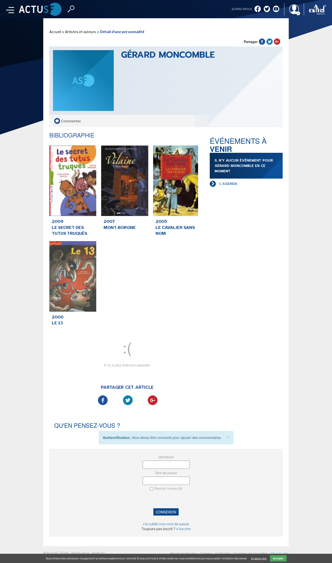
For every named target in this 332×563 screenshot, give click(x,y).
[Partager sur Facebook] (262, 41)
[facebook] (257, 9)
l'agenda (228, 183)
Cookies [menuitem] (206, 553)
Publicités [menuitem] (222, 553)
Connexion (166, 511)
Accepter (278, 558)
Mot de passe (166, 472)
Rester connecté (168, 488)
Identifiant (166, 456)
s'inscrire (183, 529)
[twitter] (267, 9)
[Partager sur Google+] (277, 41)
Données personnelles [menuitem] (251, 553)
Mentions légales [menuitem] (183, 553)
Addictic (98, 553)
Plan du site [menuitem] (280, 553)
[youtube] (276, 9)
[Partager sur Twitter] (269, 41)
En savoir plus (258, 558)
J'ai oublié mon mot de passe (166, 524)
